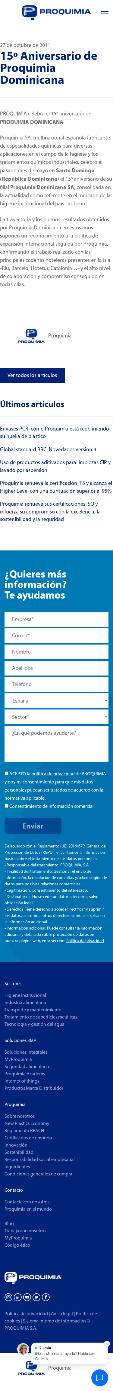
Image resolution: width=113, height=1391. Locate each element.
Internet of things (22, 1081)
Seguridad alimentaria (27, 1066)
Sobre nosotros (20, 1116)
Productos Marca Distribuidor (34, 1088)
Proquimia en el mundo (28, 1209)
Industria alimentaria (25, 1002)
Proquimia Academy (25, 1074)
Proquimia (60, 335)
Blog (9, 1223)
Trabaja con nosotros (25, 1230)
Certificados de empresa (28, 1138)
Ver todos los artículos (32, 375)
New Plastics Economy (27, 1123)
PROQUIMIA (13, 113)
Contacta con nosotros (27, 1202)
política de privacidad (53, 774)
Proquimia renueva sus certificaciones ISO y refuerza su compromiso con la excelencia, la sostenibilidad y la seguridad (50, 511)
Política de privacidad (85, 940)
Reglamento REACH (24, 1130)
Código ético (17, 1245)
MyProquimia (18, 1059)
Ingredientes (17, 1166)
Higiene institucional (25, 995)
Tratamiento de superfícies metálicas (41, 1017)
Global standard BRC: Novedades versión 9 (48, 449)
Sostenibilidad (19, 1152)
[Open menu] (104, 11)
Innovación (16, 1145)
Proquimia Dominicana (35, 227)
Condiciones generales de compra (38, 1174)
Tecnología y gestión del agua (34, 1024)
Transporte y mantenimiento (33, 1010)
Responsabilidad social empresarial (40, 1159)
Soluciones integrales (26, 1052)
